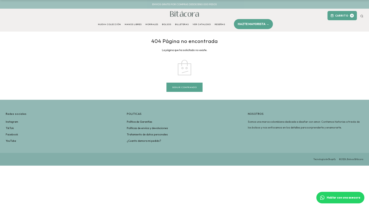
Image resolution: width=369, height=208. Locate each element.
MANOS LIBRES (133, 24)
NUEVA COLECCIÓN (109, 24)
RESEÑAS (220, 24)
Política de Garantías (139, 121)
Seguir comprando (184, 87)
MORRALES (151, 24)
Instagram (12, 121)
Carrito (344, 15)
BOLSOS (166, 24)
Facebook (12, 134)
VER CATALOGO (202, 24)
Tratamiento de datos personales (147, 134)
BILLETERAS (182, 24)
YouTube (11, 141)
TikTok (10, 128)
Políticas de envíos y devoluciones (147, 128)
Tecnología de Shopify (324, 159)
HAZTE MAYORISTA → (253, 24)
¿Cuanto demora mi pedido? (144, 141)
